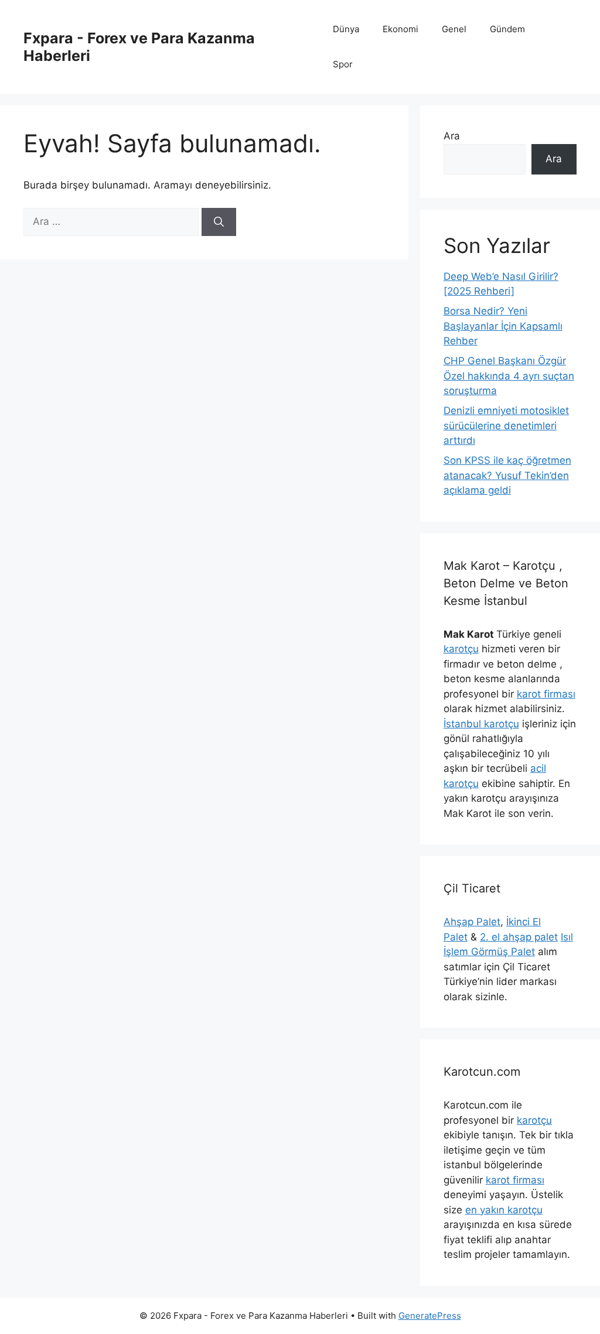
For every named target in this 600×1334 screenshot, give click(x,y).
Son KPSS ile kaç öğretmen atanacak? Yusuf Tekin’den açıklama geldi (507, 475)
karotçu (461, 649)
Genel (454, 29)
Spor (343, 64)
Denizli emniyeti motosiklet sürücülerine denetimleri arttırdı (506, 425)
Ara (452, 136)
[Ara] (219, 222)
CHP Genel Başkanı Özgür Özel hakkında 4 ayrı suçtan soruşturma (509, 375)
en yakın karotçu (504, 1210)
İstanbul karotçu (481, 724)
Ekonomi (400, 29)
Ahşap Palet (472, 922)
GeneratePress (429, 1315)
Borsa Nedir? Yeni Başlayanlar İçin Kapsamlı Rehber (503, 326)
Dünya (346, 29)
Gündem (507, 29)
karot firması (546, 694)
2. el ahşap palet (519, 937)
